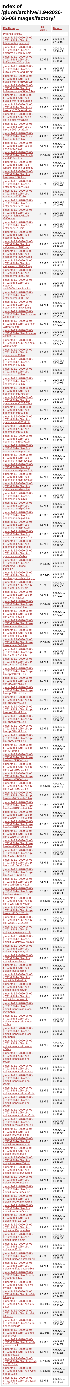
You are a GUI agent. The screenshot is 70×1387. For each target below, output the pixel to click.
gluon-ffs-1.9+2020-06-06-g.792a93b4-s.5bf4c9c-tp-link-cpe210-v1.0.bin (18, 671)
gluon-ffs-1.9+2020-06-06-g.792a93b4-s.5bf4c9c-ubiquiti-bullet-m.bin (18, 968)
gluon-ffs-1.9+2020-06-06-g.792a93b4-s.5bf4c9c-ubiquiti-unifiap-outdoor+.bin (19, 1256)
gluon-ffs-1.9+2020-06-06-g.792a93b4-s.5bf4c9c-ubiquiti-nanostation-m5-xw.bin (18, 1101)
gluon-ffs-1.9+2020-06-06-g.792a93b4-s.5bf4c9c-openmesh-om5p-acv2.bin (18, 534)
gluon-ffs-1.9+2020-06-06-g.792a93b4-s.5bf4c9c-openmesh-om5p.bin (18, 553)
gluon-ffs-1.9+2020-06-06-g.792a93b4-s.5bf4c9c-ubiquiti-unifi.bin (18, 1246)
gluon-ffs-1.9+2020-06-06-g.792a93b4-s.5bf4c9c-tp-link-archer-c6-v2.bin (18, 633)
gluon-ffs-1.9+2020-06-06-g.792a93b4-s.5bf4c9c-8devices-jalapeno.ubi (18, 40)
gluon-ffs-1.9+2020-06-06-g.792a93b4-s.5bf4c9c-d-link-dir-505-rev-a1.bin (18, 117)
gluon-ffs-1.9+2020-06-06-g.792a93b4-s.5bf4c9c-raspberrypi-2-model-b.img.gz (18, 564)
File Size (42, 28)
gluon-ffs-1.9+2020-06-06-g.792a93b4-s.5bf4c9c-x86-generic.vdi (19, 1332)
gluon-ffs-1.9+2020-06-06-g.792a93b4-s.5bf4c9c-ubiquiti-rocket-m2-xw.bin (18, 1170)
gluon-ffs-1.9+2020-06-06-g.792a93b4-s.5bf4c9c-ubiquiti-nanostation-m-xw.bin (18, 1057)
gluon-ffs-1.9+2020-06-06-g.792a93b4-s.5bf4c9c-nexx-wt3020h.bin (19, 343)
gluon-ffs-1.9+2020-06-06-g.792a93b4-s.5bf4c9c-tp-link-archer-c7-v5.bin (18, 661)
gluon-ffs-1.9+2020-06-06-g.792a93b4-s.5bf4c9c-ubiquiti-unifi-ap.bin (18, 1237)
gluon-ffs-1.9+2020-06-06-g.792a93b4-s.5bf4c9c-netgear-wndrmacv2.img (18, 304)
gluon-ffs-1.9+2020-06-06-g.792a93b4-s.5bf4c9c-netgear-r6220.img (18, 235)
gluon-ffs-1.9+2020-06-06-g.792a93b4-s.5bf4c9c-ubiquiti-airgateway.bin (18, 948)
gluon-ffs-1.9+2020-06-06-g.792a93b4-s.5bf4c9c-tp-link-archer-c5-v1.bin (18, 604)
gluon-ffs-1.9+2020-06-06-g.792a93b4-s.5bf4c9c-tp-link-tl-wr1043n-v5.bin (18, 834)
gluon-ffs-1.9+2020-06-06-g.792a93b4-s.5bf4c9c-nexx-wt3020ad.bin (19, 323)
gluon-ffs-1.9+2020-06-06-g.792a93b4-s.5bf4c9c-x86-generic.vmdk (19, 1342)
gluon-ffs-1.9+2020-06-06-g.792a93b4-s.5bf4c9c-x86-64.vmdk (19, 1313)
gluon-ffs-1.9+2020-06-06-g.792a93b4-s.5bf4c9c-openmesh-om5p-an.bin (18, 544)
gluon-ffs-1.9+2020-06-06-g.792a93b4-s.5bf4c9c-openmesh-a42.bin (18, 362)
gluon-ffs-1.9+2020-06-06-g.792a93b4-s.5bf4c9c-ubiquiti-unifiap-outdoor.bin (18, 1265)
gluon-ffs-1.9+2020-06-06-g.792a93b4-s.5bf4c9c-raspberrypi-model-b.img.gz (19, 575)
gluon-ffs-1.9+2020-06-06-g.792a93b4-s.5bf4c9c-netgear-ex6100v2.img (18, 184)
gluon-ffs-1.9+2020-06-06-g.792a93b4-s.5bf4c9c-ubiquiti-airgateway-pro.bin (18, 939)
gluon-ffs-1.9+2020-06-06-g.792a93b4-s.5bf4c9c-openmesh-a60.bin (18, 371)
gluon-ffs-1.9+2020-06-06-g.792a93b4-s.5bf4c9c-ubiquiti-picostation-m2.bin (18, 1122)
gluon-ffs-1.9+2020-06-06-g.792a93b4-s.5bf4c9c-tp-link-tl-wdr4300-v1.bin (18, 776)
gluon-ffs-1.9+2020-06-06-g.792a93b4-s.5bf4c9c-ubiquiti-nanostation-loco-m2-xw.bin (18, 1007)
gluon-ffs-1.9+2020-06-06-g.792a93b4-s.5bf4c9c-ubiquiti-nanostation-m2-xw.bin (18, 1079)
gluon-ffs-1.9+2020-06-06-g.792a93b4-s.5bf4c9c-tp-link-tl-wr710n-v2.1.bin (18, 862)
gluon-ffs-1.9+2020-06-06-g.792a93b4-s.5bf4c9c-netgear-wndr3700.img (18, 244)
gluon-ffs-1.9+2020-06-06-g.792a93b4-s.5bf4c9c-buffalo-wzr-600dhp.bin (18, 59)
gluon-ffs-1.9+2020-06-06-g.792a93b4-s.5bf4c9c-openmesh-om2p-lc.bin (18, 486)
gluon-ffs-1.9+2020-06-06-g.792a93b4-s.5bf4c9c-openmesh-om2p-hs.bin (18, 448)
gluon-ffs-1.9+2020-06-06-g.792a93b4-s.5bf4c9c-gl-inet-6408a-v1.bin (18, 145)
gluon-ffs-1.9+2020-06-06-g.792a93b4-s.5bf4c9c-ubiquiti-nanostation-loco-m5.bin (18, 1045)
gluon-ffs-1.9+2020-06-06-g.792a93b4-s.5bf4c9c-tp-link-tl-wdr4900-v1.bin (18, 786)
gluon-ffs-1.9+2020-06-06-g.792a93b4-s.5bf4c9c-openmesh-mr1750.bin (18, 391)
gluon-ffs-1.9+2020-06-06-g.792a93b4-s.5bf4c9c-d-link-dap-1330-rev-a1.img (18, 107)
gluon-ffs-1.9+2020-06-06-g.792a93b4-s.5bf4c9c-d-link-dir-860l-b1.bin (18, 136)
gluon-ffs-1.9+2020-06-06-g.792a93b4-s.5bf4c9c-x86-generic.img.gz (19, 1323)
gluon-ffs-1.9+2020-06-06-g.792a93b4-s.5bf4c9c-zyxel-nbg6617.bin (19, 1371)
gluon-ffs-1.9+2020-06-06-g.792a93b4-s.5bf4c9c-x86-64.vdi (19, 1304)
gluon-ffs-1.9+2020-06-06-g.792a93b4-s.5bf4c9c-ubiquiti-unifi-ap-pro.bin (18, 1227)
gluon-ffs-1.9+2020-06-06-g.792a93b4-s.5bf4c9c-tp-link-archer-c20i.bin (18, 594)
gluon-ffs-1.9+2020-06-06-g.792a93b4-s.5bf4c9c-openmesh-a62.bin (18, 381)
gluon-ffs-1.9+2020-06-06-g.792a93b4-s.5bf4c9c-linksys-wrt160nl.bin (18, 174)
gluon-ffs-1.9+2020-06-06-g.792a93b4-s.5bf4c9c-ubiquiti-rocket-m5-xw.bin (18, 1198)
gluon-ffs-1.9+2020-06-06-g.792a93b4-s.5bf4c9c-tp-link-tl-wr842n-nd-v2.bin (18, 891)
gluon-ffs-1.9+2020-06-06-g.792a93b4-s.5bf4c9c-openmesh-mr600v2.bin (18, 419)
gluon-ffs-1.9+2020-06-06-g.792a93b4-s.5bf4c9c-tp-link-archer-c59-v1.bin (18, 623)
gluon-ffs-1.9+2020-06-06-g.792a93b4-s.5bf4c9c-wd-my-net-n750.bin (18, 1285)
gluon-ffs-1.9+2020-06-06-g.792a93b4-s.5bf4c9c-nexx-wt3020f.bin (19, 333)
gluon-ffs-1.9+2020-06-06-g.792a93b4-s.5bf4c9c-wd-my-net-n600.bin (18, 1275)
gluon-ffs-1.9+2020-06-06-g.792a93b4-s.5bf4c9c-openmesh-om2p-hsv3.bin (18, 467)
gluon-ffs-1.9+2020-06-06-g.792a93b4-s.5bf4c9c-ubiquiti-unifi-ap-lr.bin (18, 1218)
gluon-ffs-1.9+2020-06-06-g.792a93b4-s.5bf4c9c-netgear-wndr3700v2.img (18, 254)
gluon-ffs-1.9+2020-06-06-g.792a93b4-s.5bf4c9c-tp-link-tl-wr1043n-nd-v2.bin (18, 805)
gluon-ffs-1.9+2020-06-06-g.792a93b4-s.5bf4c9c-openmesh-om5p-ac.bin (18, 524)
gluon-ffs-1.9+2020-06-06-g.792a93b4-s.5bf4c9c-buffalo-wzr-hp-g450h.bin (18, 98)
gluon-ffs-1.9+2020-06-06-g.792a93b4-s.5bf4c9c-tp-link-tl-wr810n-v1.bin (18, 872)
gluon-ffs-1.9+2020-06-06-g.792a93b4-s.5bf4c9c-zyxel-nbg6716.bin (19, 1380)
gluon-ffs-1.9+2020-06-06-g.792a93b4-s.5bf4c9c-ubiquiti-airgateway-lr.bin (18, 929)
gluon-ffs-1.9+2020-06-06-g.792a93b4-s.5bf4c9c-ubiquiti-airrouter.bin (18, 958)
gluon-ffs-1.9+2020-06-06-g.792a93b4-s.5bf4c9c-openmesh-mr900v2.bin (18, 438)
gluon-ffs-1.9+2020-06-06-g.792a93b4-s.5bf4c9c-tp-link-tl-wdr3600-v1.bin (18, 767)
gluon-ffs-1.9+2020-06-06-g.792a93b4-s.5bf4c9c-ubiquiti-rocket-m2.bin (18, 1179)
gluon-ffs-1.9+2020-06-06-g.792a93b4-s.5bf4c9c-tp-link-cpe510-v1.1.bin (18, 728)
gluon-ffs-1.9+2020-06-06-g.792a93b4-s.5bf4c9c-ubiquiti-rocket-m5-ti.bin (18, 1189)
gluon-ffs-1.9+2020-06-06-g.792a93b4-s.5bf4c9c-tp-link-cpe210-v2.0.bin (18, 690)
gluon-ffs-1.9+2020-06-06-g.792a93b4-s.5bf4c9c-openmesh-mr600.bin (18, 410)
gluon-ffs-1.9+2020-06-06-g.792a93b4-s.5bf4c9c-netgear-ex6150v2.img (18, 203)
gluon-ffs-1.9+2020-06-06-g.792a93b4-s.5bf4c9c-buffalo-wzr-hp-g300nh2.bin (19, 88)
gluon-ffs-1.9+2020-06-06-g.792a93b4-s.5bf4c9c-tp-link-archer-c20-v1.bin (18, 585)
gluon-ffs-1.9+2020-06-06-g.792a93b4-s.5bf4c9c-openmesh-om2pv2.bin (18, 505)
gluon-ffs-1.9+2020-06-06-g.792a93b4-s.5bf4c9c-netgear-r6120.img (18, 225)
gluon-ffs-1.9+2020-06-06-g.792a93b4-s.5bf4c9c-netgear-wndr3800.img (18, 273)
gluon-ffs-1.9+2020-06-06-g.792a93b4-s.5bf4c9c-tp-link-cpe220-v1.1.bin (18, 709)
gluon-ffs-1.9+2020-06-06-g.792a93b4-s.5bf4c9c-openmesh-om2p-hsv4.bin (18, 477)
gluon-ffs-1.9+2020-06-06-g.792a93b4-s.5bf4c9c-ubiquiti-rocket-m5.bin (18, 1208)
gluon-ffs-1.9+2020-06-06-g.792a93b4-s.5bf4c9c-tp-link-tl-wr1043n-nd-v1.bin (18, 795)
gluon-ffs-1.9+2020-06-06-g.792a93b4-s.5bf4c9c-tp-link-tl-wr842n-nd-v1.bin (18, 881)
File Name (9, 28)
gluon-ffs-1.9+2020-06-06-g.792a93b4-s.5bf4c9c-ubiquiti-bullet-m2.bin (18, 977)
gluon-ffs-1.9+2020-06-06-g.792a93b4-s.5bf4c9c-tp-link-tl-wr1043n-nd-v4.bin (18, 824)
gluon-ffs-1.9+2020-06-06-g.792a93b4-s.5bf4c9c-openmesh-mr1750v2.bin (18, 400)
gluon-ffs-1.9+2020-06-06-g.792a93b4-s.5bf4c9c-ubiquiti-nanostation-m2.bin (19, 1090)
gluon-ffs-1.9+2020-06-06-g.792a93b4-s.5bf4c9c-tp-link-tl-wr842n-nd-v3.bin (18, 901)
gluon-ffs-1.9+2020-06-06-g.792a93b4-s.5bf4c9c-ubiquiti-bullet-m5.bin (18, 987)
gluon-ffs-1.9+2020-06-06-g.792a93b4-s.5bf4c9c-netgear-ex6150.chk (18, 193)
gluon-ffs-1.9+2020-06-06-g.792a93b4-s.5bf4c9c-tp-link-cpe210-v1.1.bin (18, 680)
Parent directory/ (12, 33)
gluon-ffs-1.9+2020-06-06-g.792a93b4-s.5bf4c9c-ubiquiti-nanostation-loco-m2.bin (18, 1020)
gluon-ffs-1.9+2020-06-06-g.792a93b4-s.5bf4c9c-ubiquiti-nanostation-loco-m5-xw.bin (18, 1032)
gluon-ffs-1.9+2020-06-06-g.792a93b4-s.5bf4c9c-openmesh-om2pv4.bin (18, 515)
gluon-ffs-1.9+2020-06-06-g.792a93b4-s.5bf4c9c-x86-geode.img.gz (19, 1352)
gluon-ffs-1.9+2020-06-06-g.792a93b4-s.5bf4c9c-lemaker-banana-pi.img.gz (18, 165)
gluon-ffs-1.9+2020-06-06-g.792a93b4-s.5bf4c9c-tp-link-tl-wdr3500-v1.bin (18, 757)
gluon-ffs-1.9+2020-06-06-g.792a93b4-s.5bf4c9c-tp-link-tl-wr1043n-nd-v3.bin (18, 814)
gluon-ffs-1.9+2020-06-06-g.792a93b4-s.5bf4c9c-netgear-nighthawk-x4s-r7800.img (18, 214)
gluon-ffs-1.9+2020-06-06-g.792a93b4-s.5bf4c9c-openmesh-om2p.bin (18, 496)
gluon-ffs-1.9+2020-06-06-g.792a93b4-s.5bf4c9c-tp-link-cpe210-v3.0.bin (18, 700)
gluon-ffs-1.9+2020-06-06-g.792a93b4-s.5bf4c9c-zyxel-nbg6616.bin (19, 1361)
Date (56, 28)
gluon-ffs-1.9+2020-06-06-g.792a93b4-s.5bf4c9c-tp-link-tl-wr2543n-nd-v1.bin (18, 843)
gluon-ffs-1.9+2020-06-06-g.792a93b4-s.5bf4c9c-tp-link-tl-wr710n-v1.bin (18, 853)
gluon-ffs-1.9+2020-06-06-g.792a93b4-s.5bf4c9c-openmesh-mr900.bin (18, 429)
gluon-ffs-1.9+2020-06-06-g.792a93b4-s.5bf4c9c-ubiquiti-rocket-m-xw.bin (18, 1141)
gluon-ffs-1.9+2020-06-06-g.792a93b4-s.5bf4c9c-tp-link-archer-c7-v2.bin (18, 642)
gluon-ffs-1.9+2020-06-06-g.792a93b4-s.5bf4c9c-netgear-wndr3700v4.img (18, 263)
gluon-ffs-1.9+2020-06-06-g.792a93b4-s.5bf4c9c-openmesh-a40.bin (18, 352)
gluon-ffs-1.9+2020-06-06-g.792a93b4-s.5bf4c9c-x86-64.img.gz (19, 1294)
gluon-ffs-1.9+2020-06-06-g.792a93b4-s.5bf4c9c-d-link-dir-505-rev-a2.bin (18, 126)
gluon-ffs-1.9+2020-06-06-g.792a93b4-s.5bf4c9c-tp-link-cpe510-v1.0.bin (18, 719)
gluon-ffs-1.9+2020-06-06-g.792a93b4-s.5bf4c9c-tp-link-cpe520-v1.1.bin (18, 738)
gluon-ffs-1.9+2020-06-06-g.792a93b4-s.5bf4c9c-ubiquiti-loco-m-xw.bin (18, 996)
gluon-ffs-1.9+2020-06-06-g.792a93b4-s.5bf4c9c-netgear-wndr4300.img (18, 295)
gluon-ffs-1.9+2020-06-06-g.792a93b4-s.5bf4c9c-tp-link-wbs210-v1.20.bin (18, 910)
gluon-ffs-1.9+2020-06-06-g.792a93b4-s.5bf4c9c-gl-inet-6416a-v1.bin (18, 155)
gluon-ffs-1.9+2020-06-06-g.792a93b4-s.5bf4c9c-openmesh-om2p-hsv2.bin (18, 457)
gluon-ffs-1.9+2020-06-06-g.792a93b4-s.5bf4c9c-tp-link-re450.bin (18, 748)
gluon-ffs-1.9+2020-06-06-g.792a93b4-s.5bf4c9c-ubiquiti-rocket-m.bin (18, 1151)
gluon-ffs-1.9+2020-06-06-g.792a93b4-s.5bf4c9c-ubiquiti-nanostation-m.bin (18, 1068)
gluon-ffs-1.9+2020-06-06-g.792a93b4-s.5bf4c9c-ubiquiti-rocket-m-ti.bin (18, 1132)
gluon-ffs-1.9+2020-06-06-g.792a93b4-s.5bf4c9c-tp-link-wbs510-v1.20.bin (18, 920)
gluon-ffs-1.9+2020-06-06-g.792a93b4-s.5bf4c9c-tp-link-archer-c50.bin (18, 614)
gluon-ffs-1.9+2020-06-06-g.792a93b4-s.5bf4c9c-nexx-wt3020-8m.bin (19, 314)
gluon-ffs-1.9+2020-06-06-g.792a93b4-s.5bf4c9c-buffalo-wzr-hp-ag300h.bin (18, 69)
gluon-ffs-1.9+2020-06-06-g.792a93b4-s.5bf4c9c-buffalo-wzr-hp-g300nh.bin (18, 79)
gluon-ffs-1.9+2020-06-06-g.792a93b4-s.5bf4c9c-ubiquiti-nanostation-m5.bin (19, 1112)
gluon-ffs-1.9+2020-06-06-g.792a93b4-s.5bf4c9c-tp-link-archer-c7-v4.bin (18, 652)
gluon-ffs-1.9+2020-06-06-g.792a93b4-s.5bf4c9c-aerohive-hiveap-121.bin (18, 50)
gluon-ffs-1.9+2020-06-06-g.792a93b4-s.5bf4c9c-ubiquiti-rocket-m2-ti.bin (18, 1160)
